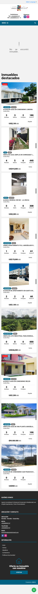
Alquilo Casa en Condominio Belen (16, 381)
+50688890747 (15, 16)
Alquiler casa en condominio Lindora (18, 109)
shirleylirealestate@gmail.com (10, 532)
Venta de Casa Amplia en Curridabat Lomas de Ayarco (19, 155)
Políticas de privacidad (8, 555)
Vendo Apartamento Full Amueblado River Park (19, 245)
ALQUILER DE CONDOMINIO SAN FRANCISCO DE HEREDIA (19, 472)
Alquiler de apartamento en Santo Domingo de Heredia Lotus (19, 290)
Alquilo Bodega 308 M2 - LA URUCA (16, 200)
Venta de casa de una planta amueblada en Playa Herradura (19, 426)
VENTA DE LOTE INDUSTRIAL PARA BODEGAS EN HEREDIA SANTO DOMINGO (19, 336)
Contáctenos (6, 552)
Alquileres (5, 550)
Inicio (3, 545)
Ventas (4, 547)
